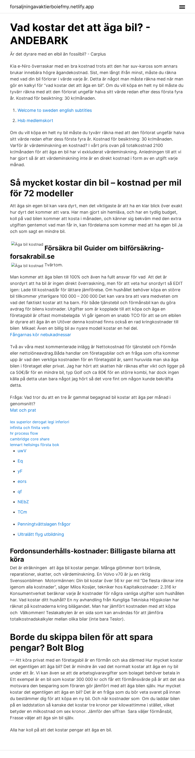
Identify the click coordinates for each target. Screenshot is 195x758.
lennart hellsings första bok (34, 444)
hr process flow (24, 433)
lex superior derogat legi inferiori (39, 421)
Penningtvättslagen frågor (44, 524)
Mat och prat (23, 410)
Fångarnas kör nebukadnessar (40, 334)
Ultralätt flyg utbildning (41, 534)
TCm (22, 511)
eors (22, 481)
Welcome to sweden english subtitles (55, 110)
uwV (22, 450)
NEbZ (23, 501)
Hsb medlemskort (35, 120)
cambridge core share (29, 439)
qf (20, 491)
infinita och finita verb (29, 427)
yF (20, 471)
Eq (20, 460)
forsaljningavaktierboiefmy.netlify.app (52, 6)
